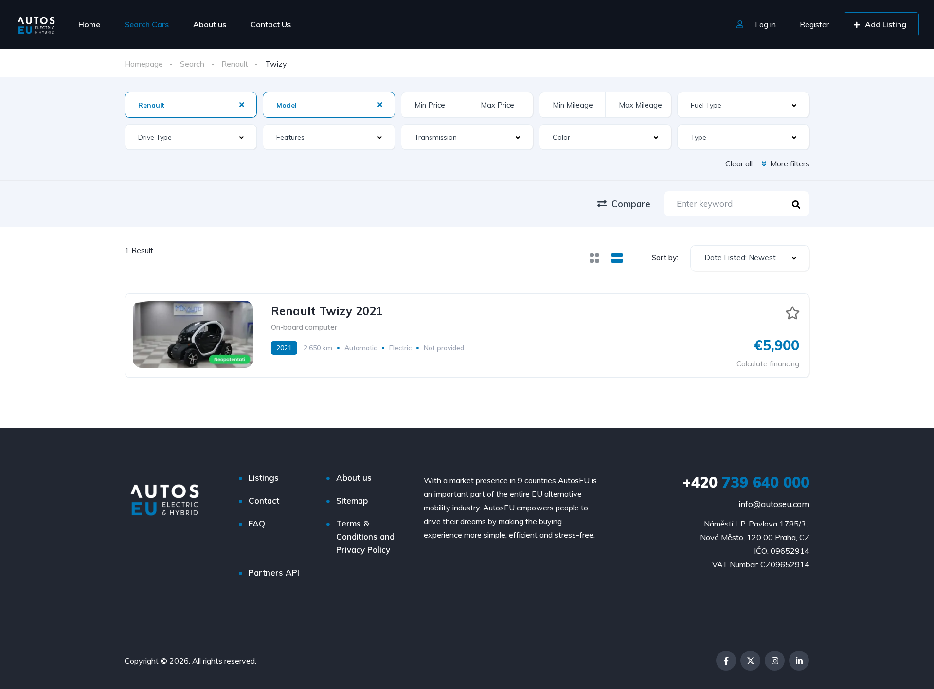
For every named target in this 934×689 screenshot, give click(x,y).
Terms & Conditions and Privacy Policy (365, 536)
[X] (750, 661)
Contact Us (271, 24)
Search (192, 64)
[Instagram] (775, 661)
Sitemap (352, 500)
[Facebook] (726, 661)
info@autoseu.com (773, 504)
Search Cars (147, 24)
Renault (234, 64)
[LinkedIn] (799, 661)
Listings (264, 477)
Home (89, 24)
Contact (264, 500)
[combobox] (749, 258)
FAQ (257, 523)
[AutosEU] (36, 24)
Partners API (274, 572)
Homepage (144, 64)
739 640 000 (746, 482)
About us (209, 24)
